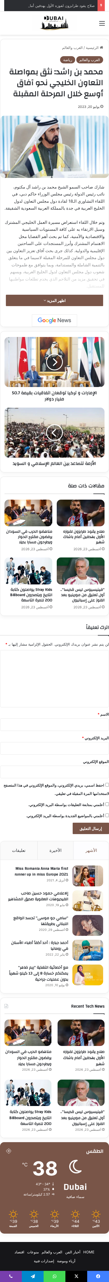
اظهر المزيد (56, 300)
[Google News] (54, 320)
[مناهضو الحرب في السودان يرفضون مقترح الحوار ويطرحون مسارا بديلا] (28, 513)
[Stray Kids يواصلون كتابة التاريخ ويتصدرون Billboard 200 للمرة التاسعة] (28, 570)
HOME (88, 1252)
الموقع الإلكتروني (96, 761)
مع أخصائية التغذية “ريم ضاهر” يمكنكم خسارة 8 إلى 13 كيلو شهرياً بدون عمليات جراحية (38, 973)
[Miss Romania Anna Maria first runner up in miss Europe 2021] (87, 876)
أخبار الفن (72, 1252)
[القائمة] (102, 25)
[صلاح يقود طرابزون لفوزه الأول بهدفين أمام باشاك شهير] (81, 513)
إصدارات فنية (44, 1261)
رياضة (67, 60)
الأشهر (91, 850)
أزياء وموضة (66, 1261)
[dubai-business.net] (54, 23)
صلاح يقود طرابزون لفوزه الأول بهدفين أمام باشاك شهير (51, 5)
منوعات (33, 1252)
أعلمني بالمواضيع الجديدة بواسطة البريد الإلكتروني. (65, 816)
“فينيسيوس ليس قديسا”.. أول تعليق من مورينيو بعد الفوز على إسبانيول (82, 595)
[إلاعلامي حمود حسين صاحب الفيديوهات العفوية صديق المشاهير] (87, 900)
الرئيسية (93, 47)
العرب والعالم (72, 47)
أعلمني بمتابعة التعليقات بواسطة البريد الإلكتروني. (66, 804)
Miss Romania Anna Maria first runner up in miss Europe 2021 (41, 871)
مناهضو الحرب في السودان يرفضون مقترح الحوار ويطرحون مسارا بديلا (29, 537)
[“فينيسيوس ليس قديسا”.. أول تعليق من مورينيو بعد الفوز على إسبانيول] (81, 570)
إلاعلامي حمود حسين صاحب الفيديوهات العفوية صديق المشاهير (38, 896)
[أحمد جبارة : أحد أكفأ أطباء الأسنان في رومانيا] (87, 950)
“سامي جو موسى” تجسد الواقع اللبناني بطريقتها (40, 921)
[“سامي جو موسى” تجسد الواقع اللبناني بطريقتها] (87, 925)
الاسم (103, 714)
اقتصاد (19, 1252)
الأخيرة (55, 850)
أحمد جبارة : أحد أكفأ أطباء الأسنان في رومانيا (39, 946)
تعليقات (18, 850)
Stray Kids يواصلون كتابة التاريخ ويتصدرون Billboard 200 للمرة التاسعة (31, 595)
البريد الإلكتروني (95, 738)
